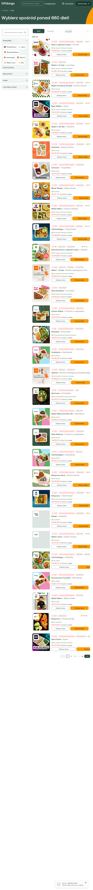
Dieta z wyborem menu (61, 45)
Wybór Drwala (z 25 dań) (61, 86)
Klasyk (54, 516)
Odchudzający (57, 229)
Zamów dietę (82, 3)
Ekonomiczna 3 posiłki (60, 578)
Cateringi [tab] (50, 31)
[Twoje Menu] (36, 165)
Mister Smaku (70, 188)
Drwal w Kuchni (80, 86)
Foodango (4, 10)
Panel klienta (69, 3)
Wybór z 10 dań (57, 65)
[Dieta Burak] (36, 350)
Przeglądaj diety (50, 3)
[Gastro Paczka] (36, 145)
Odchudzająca (57, 455)
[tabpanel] (61, 346)
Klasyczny (55, 496)
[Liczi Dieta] (36, 63)
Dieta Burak (67, 352)
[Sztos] (36, 104)
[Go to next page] (87, 656)
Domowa (55, 168)
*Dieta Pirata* (71, 229)
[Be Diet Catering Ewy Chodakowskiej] (36, 268)
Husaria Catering (71, 209)
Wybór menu (56, 537)
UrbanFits (70, 127)
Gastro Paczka (67, 147)
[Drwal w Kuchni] (36, 83)
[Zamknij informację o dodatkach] (85, 882)
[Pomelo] (36, 42)
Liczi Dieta (70, 65)
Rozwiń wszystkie (8, 67)
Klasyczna (55, 619)
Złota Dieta (65, 332)
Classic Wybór (57, 311)
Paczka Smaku (68, 619)
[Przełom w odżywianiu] (36, 309)
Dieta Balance (57, 434)
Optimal (54, 373)
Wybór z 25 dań (58, 127)
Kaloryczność (7, 74)
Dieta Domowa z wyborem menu (65, 250)
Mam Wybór (56, 106)
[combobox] (77, 31)
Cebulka (84, 250)
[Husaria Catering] (36, 206)
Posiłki (5, 80)
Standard (55, 147)
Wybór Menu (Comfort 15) (62, 414)
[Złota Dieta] (36, 329)
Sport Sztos (56, 639)
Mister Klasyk (57, 188)
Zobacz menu (61, 54)
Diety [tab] (38, 31)
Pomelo (76, 45)
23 (82, 656)
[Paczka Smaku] (36, 617)
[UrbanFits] (36, 124)
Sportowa (55, 393)
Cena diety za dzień (10, 87)
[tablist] (44, 31)
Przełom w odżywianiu (74, 311)
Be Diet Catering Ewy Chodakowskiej (75, 373)
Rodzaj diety (7, 40)
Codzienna (55, 352)
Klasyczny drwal (58, 475)
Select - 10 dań (57, 270)
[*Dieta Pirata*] (36, 227)
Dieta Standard (57, 291)
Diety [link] (12, 10)
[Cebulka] (36, 247)
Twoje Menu (66, 168)
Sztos (66, 106)
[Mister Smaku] (36, 186)
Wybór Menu (56, 209)
